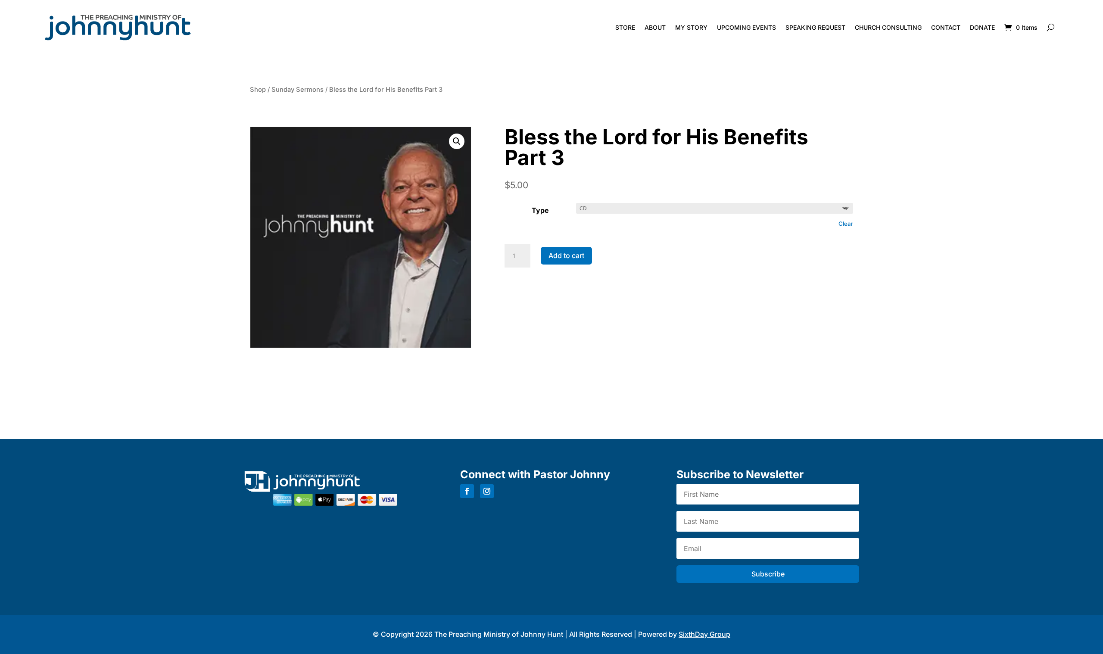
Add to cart (566, 255)
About (655, 27)
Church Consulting (888, 27)
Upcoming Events (746, 27)
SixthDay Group (704, 634)
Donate (982, 27)
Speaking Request (815, 27)
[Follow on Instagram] (487, 491)
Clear (845, 223)
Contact (945, 27)
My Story (691, 27)
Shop (258, 89)
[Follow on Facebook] (467, 491)
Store (625, 27)
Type (540, 210)
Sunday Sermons (297, 89)
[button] (456, 141)
